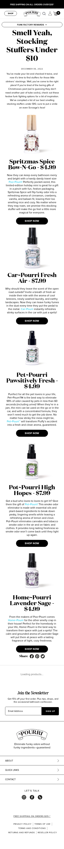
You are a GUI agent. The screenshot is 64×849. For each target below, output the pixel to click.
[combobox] (44, 13)
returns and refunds (21, 832)
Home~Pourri (16, 620)
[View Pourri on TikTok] (40, 797)
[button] (32, 24)
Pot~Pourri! (31, 504)
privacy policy (22, 824)
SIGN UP (50, 711)
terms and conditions (32, 828)
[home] (32, 13)
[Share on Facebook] (32, 656)
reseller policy (47, 832)
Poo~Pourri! (15, 182)
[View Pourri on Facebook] (32, 797)
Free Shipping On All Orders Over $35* (32, 5)
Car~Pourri (27, 309)
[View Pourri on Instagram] (24, 797)
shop (10, 13)
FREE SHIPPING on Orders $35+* (32, 816)
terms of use (42, 824)
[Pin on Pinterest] (37, 656)
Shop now (32, 221)
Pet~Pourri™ (13, 421)
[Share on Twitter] (43, 656)
